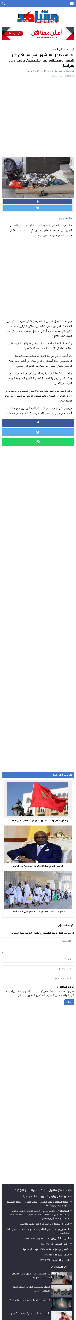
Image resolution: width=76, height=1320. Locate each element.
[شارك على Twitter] (37, 208)
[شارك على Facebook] (37, 201)
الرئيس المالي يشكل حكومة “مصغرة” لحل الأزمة (38, 866)
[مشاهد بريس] (38, 16)
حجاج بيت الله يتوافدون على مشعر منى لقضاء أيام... (38, 912)
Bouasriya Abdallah (64, 71)
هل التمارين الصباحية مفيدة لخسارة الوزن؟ (29, 1300)
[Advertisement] (38, 116)
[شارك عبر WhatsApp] (38, 442)
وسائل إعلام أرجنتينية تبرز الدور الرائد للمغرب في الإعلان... (38, 821)
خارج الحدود (57, 49)
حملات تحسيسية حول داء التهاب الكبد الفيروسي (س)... (31, 1289)
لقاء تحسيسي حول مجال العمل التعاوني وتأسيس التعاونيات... (30, 1275)
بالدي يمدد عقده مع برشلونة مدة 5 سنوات (29, 1313)
